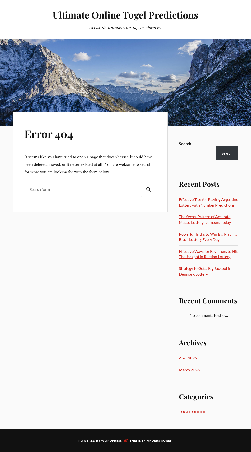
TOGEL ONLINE (192, 412)
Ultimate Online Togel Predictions (125, 15)
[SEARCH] (148, 189)
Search (185, 143)
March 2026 (189, 369)
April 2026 (188, 358)
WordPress (111, 440)
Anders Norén (160, 440)
